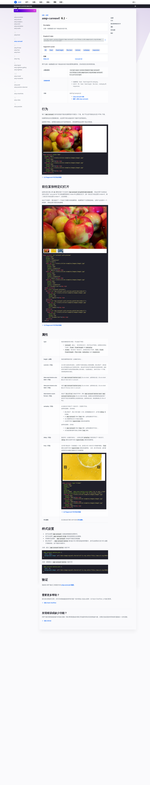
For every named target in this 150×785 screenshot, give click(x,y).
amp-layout (17, 65)
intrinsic (77, 50)
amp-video (17, 100)
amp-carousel (18, 41)
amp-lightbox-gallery (20, 67)
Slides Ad (46, 59)
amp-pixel (17, 85)
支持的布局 (47, 80)
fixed (51, 50)
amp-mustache (18, 78)
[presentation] (79, 138)
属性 (112, 27)
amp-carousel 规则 (67, 585)
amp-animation (18, 26)
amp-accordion (18, 17)
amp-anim (17, 24)
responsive (96, 50)
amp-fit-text (17, 48)
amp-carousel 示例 (78, 97)
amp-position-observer (21, 87)
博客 (55, 2)
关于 (26, 2)
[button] (103, 227)
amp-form (17, 52)
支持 (60, 2)
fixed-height (59, 50)
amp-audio (17, 28)
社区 (40, 2)
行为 (112, 20)
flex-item (69, 50)
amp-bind (17, 35)
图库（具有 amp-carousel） (81, 99)
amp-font (17, 50)
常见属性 (80, 520)
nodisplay (86, 50)
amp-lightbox (18, 70)
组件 (47, 15)
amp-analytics (18, 22)
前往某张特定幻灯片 (116, 23)
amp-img (17, 59)
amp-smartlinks (18, 93)
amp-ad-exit (17, 19)
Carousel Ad (78, 59)
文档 (33, 2)
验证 (112, 33)
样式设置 (113, 30)
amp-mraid (17, 76)
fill (45, 50)
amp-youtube (18, 106)
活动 (48, 2)
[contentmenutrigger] (122, 18)
